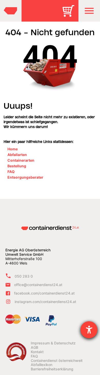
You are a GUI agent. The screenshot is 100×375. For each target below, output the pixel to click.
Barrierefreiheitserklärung (52, 369)
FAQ (11, 171)
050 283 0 (24, 276)
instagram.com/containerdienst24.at (45, 301)
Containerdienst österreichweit (57, 361)
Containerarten (20, 160)
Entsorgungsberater (25, 177)
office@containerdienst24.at (38, 284)
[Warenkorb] (70, 14)
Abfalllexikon (41, 365)
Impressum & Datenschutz (53, 343)
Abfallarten (17, 154)
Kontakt (37, 352)
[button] (89, 11)
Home (12, 149)
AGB (34, 347)
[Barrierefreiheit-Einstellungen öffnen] (89, 329)
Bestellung (16, 166)
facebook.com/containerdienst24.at (44, 293)
